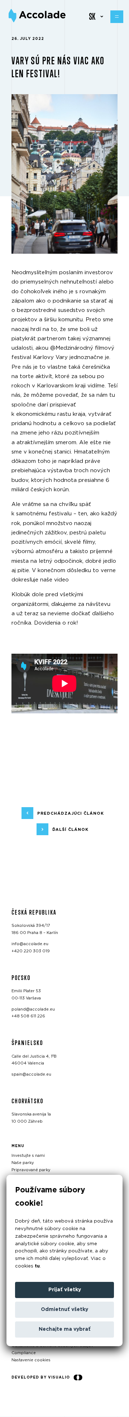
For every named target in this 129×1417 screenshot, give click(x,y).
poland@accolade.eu (33, 1009)
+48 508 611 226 (28, 1016)
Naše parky (22, 1163)
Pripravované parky (31, 1170)
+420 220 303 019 (30, 951)
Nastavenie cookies (31, 1360)
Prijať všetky (64, 1289)
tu (37, 1266)
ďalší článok (70, 830)
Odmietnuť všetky (64, 1309)
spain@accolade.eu (31, 1074)
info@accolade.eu (29, 944)
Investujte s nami (28, 1156)
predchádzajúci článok (70, 813)
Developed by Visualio (40, 1377)
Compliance (23, 1353)
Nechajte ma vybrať (65, 1329)
